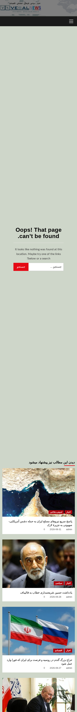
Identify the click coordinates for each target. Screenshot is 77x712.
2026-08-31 (55, 529)
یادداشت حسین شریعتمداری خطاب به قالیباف (46, 592)
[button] (71, 20)
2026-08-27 (55, 668)
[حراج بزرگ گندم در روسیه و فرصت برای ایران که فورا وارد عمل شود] (38, 631)
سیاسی (58, 583)
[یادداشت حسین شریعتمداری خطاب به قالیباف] (38, 563)
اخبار (68, 512)
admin (69, 529)
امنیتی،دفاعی (56, 512)
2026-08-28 (55, 597)
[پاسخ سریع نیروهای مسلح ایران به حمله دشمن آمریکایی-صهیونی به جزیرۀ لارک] (38, 492)
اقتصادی (58, 650)
